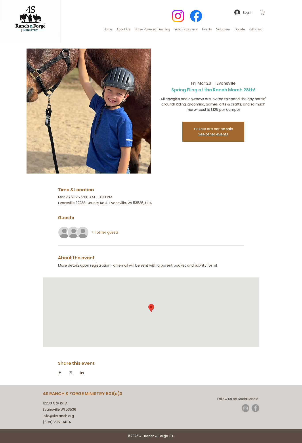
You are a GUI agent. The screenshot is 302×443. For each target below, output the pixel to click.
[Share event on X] (71, 372)
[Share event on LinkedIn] (82, 372)
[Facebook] (196, 16)
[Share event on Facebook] (60, 372)
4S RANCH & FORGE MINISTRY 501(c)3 (82, 393)
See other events (213, 134)
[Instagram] (178, 16)
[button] (262, 12)
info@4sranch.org (58, 416)
